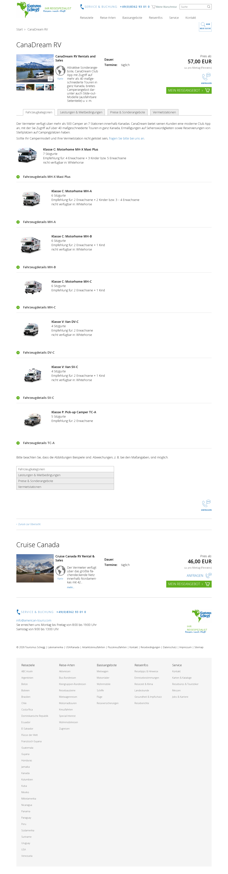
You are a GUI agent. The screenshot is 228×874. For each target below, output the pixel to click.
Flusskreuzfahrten (117, 647)
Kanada (25, 773)
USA (23, 849)
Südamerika (27, 830)
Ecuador (25, 722)
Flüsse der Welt (29, 735)
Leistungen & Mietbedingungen (81, 112)
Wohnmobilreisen (68, 722)
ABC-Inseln (27, 671)
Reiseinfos (156, 18)
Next (55, 87)
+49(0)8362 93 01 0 (135, 7)
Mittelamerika (28, 798)
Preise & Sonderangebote (127, 112)
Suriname (26, 836)
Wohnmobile (103, 684)
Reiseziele (86, 18)
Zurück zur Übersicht (29, 524)
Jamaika (25, 766)
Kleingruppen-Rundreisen (72, 684)
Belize (24, 684)
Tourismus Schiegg (35, 647)
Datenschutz (170, 647)
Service (174, 18)
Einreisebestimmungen (147, 677)
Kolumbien (27, 779)
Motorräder (103, 677)
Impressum (185, 647)
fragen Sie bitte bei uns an (126, 138)
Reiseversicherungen (108, 703)
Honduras (26, 760)
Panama (25, 811)
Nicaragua (26, 805)
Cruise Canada (37, 544)
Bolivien (25, 690)
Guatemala (27, 747)
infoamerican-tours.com (33, 620)
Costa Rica (27, 709)
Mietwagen (102, 671)
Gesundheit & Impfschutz (148, 696)
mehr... (70, 587)
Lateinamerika (55, 647)
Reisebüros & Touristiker (185, 684)
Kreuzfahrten (66, 709)
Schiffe (100, 690)
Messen (176, 690)
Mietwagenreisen (68, 696)
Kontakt (190, 18)
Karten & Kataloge (182, 677)
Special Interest (67, 715)
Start (19, 29)
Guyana (25, 754)
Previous (22, 87)
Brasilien (25, 696)
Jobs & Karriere (180, 696)
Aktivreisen (64, 671)
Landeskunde (142, 690)
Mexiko (25, 792)
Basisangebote (132, 18)
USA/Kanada (72, 647)
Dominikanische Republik (34, 715)
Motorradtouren (68, 703)
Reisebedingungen (150, 647)
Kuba (24, 785)
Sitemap (198, 647)
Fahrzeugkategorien (39, 112)
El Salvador (27, 728)
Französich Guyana (31, 741)
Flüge (99, 696)
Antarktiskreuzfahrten (93, 647)
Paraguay (26, 817)
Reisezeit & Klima (144, 684)
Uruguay (25, 843)
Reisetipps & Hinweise (146, 671)
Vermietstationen (164, 112)
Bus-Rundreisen (67, 677)
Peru (23, 824)
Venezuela (26, 855)
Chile (24, 703)
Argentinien (27, 677)
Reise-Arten (108, 18)
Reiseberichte (142, 703)
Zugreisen (64, 728)
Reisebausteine (67, 690)
